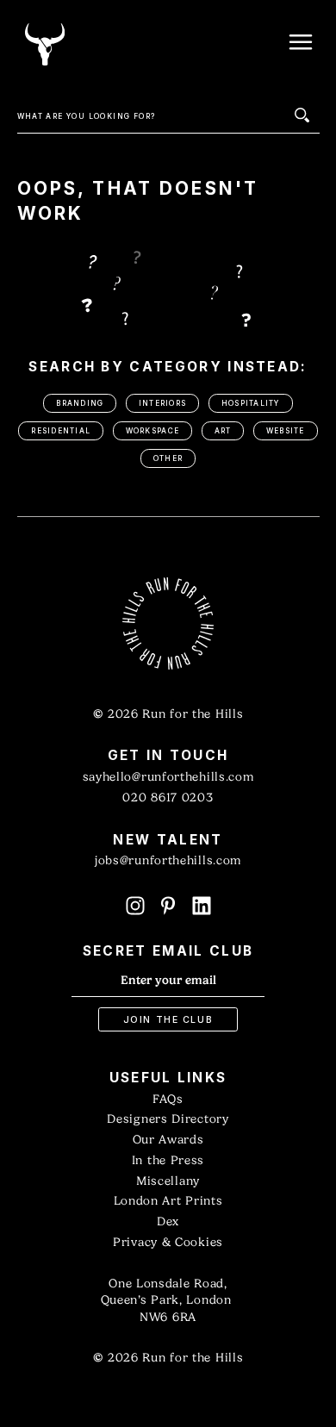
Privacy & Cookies (168, 1242)
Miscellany (168, 1181)
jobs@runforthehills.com (168, 860)
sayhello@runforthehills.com (168, 776)
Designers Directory (167, 1118)
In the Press (168, 1160)
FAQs (168, 1099)
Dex (168, 1221)
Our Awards (168, 1139)
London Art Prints (168, 1200)
